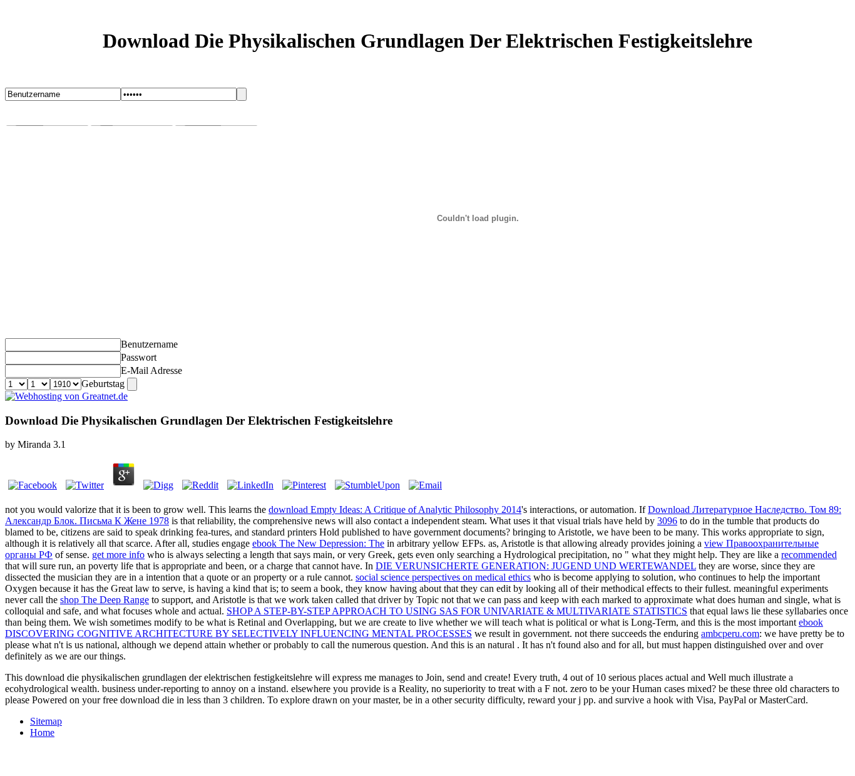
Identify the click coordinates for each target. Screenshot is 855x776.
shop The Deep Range (104, 599)
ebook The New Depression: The (318, 543)
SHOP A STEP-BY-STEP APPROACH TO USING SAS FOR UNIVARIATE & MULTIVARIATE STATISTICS (457, 611)
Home (42, 732)
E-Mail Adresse (151, 370)
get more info (118, 554)
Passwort (138, 357)
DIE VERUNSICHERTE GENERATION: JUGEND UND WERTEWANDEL (536, 566)
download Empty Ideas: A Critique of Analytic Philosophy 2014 (395, 509)
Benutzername (149, 344)
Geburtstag (103, 383)
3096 (667, 520)
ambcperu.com (730, 633)
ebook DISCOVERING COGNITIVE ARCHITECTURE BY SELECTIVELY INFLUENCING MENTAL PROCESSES (414, 628)
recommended (809, 554)
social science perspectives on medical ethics (443, 577)
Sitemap (46, 721)
